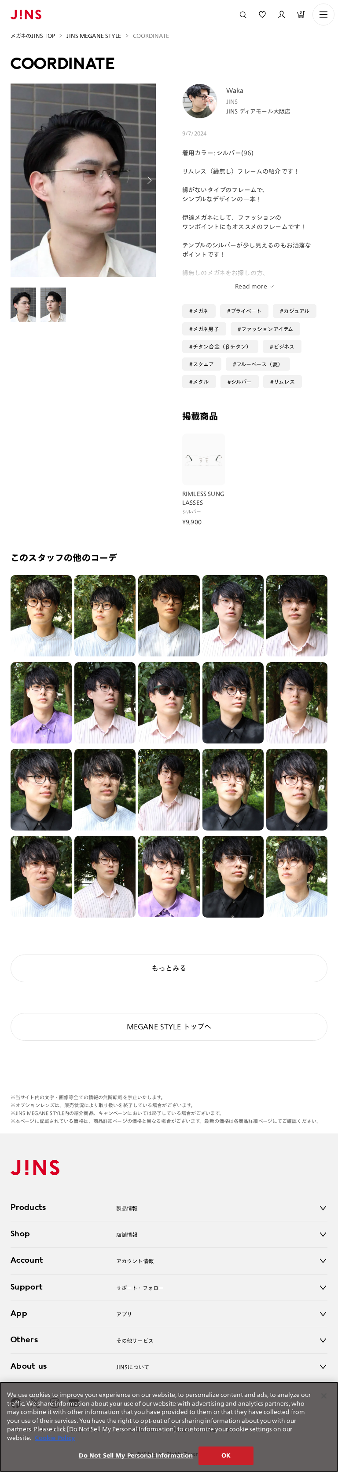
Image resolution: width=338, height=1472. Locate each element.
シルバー (241, 381)
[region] (169, 1427)
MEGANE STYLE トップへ (169, 1026)
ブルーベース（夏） (259, 364)
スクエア (203, 364)
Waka (235, 90)
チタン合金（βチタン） (222, 346)
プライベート (246, 310)
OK (226, 1455)
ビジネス (284, 346)
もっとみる (169, 968)
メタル (201, 381)
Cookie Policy (55, 1438)
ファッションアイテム (267, 329)
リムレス (284, 381)
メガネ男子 (206, 329)
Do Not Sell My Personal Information (136, 1455)
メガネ (200, 310)
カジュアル (296, 310)
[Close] (324, 1396)
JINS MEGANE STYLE (93, 35)
